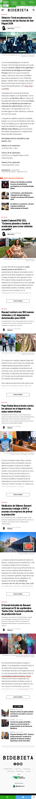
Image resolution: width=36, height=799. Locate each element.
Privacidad (20, 771)
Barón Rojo (28, 86)
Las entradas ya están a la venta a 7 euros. (16, 676)
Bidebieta (9, 330)
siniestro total (23, 171)
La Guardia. (5, 89)
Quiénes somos (8, 769)
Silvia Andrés (10, 28)
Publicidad (26, 769)
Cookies (28, 771)
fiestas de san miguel (9, 171)
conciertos (15, 170)
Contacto (18, 769)
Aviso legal (10, 771)
